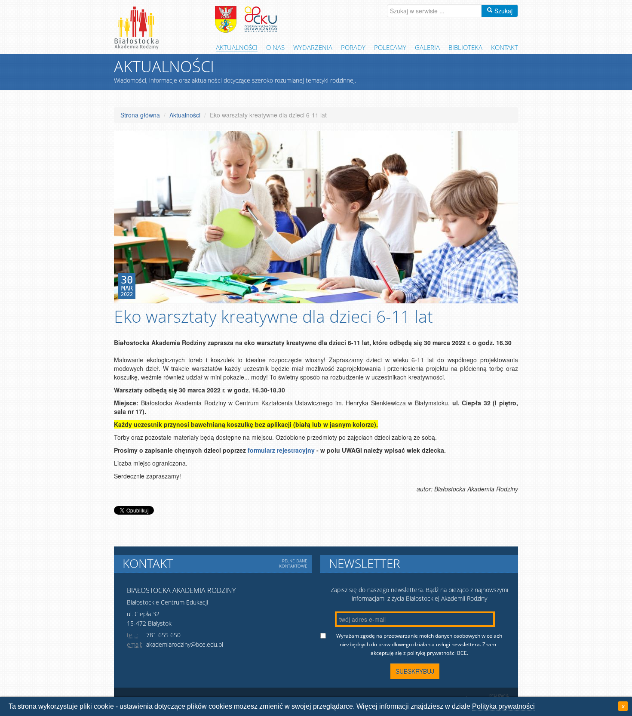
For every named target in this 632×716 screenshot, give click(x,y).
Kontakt (504, 47)
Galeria (427, 47)
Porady (353, 47)
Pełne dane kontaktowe (293, 563)
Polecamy (390, 47)
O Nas (275, 47)
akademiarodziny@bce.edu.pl (184, 644)
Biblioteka (465, 47)
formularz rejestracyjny (281, 450)
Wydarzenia (312, 47)
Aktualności (237, 47)
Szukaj (502, 10)
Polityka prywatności (503, 706)
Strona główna (140, 115)
